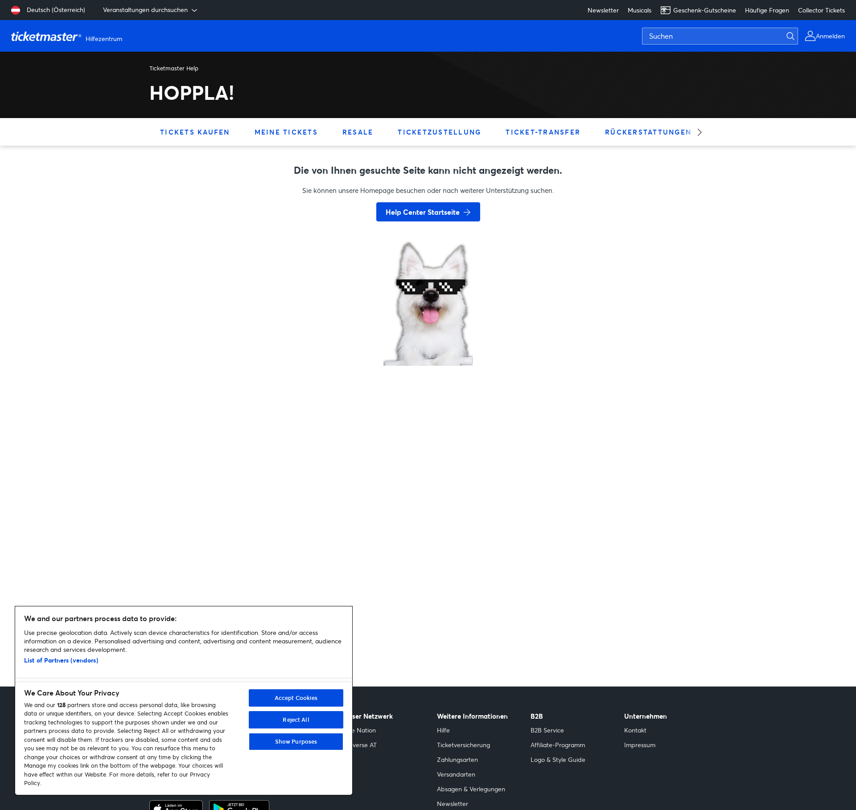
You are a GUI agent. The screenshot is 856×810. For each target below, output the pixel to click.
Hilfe (443, 730)
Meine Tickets (286, 131)
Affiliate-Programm (558, 744)
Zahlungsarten (457, 759)
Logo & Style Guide (558, 759)
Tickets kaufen (195, 131)
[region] (183, 700)
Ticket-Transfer (543, 131)
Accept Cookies (296, 698)
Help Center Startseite (423, 212)
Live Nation (359, 730)
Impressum (639, 744)
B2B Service (547, 730)
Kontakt (635, 730)
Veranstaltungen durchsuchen (145, 9)
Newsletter (603, 10)
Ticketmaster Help (173, 68)
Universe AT (360, 744)
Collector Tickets (821, 10)
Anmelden (830, 36)
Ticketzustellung (439, 131)
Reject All (296, 720)
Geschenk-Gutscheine (704, 10)
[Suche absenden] (796, 36)
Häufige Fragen (767, 10)
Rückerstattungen (648, 131)
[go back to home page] (428, 334)
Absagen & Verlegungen (471, 789)
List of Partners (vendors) (61, 660)
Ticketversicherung (463, 744)
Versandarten (456, 774)
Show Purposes (296, 741)
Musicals (639, 10)
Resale (358, 131)
